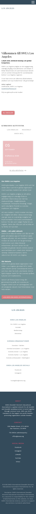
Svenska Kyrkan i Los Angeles (18, 355)
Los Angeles (12, 130)
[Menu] (33, 2)
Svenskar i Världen (18, 345)
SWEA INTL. (19, 133)
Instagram (18, 373)
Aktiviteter (18, 333)
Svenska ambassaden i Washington (18, 358)
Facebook (18, 370)
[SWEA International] (18, 2)
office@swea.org (18, 436)
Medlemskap (18, 330)
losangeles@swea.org (9, 88)
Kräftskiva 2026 (12, 156)
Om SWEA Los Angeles (18, 324)
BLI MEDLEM (8, 113)
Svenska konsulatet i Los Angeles (18, 348)
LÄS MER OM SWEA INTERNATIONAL (17, 297)
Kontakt (18, 327)
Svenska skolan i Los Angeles (18, 351)
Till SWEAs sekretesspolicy (18, 432)
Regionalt (26, 130)
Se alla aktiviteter (17, 170)
